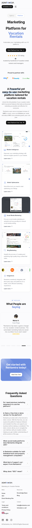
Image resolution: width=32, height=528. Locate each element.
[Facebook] (7, 520)
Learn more (7, 158)
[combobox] (5, 513)
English (6, 513)
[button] (16, 404)
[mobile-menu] (16, 6)
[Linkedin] (3, 520)
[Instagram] (11, 520)
